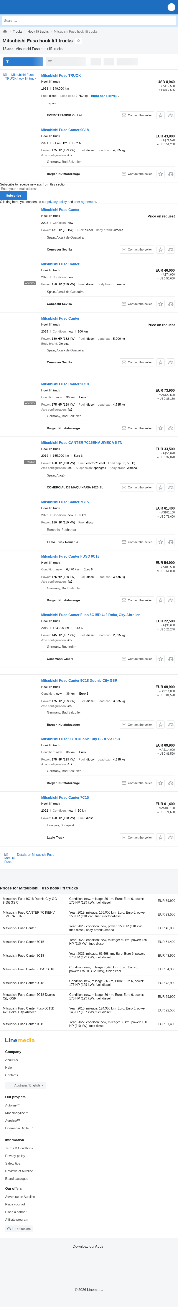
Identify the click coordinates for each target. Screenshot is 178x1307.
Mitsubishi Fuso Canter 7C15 (65, 502)
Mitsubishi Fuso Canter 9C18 (65, 130)
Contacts (11, 1075)
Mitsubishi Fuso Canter (60, 210)
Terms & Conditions (19, 1148)
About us (11, 1060)
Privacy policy (15, 1156)
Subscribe (13, 195)
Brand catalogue (16, 1178)
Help (8, 1067)
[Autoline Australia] (28, 7)
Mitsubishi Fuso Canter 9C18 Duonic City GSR (79, 680)
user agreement (85, 202)
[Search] (171, 20)
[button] (171, 7)
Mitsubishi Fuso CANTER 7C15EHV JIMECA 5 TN (81, 443)
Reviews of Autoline (19, 1171)
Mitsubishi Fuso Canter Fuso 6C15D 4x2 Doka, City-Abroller (90, 615)
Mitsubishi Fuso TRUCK (61, 75)
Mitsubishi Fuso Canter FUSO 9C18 (70, 556)
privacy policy (57, 202)
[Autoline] (5, 31)
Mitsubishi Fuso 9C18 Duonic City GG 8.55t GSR (80, 739)
